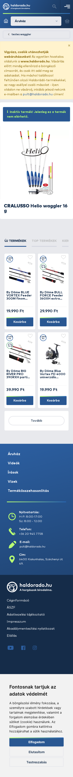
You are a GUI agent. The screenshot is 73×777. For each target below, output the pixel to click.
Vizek (12, 481)
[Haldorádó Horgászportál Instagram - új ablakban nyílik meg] (37, 648)
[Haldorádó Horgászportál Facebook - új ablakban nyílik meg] (26, 648)
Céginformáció (18, 600)
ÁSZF (11, 607)
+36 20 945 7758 (31, 533)
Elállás (12, 635)
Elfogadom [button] (36, 742)
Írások (13, 472)
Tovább (36, 420)
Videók (14, 463)
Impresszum (16, 621)
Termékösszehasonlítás (28, 491)
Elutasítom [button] (37, 752)
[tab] (15, 243)
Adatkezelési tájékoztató (26, 614)
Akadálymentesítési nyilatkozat (31, 628)
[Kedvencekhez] (30, 257)
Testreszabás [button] (36, 762)
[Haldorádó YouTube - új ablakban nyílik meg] (13, 648)
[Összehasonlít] (30, 264)
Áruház (14, 454)
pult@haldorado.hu (38, 94)
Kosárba (19, 321)
